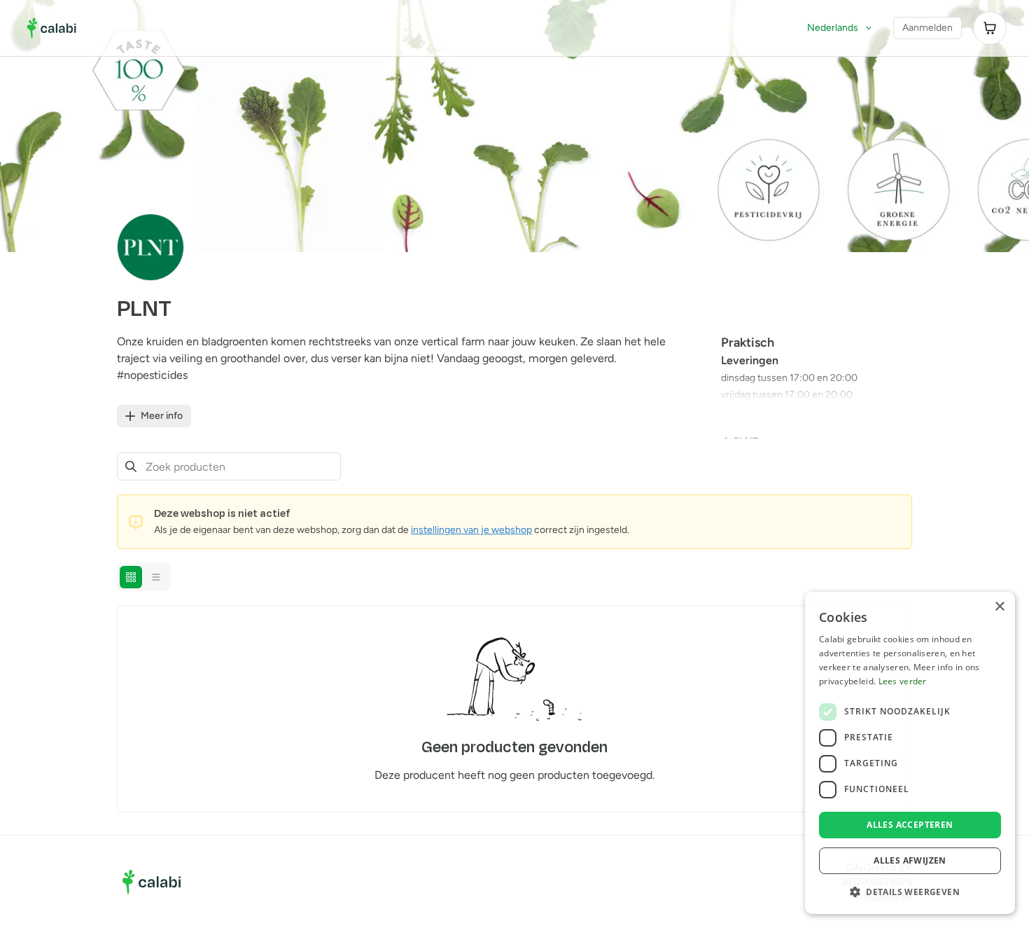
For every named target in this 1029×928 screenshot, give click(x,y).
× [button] (999, 607)
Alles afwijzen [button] (910, 860)
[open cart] (990, 28)
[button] (910, 891)
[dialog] (910, 753)
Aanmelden (927, 28)
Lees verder (902, 681)
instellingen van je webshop (471, 530)
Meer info (162, 416)
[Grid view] (131, 577)
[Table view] (156, 577)
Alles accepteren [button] (910, 825)
